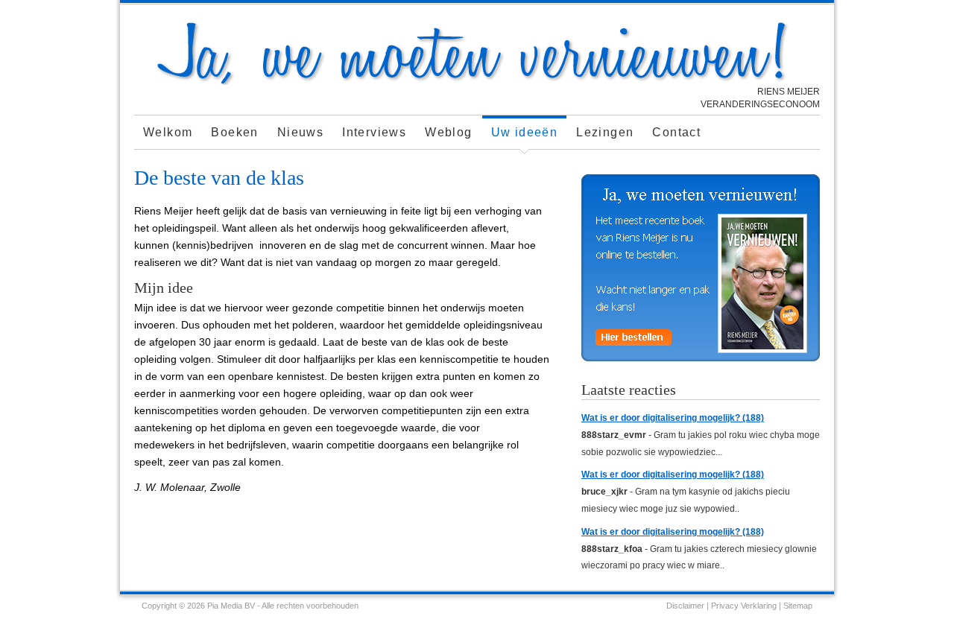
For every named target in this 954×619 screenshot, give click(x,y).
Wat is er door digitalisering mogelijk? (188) (672, 418)
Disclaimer (685, 605)
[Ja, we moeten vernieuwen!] (477, 81)
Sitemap (797, 605)
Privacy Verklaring (744, 605)
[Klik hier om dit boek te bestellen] (700, 267)
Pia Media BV (231, 605)
